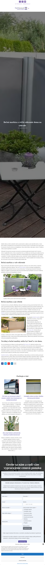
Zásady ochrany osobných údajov (22, 563)
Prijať (23, 554)
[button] (43, 544)
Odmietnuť (22, 557)
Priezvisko (25, 496)
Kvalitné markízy (5, 355)
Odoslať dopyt (22, 541)
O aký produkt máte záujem (29, 507)
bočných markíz (35, 317)
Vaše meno (4, 496)
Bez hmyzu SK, (27, 344)
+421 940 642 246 (18, 3)
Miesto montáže (5, 507)
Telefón (24, 502)
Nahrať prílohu (26, 526)
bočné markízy (22, 267)
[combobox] (24, 504)
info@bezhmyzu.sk (26, 3)
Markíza (3, 313)
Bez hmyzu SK (30, 330)
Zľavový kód (5, 521)
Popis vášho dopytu (6, 513)
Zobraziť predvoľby (22, 560)
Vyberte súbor (27, 528)
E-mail (3, 502)
